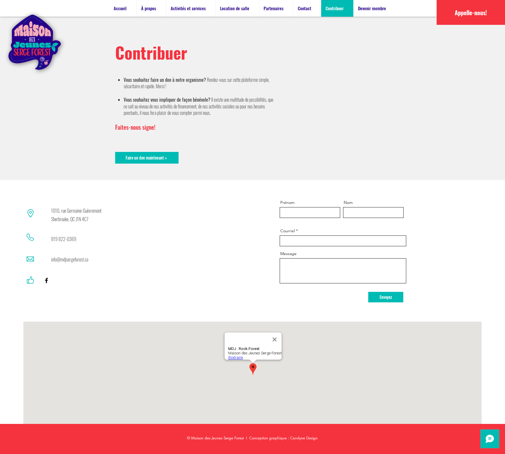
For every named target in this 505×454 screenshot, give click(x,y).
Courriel (287, 231)
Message (288, 254)
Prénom (287, 202)
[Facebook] (46, 280)
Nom (348, 202)
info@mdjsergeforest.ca (69, 259)
